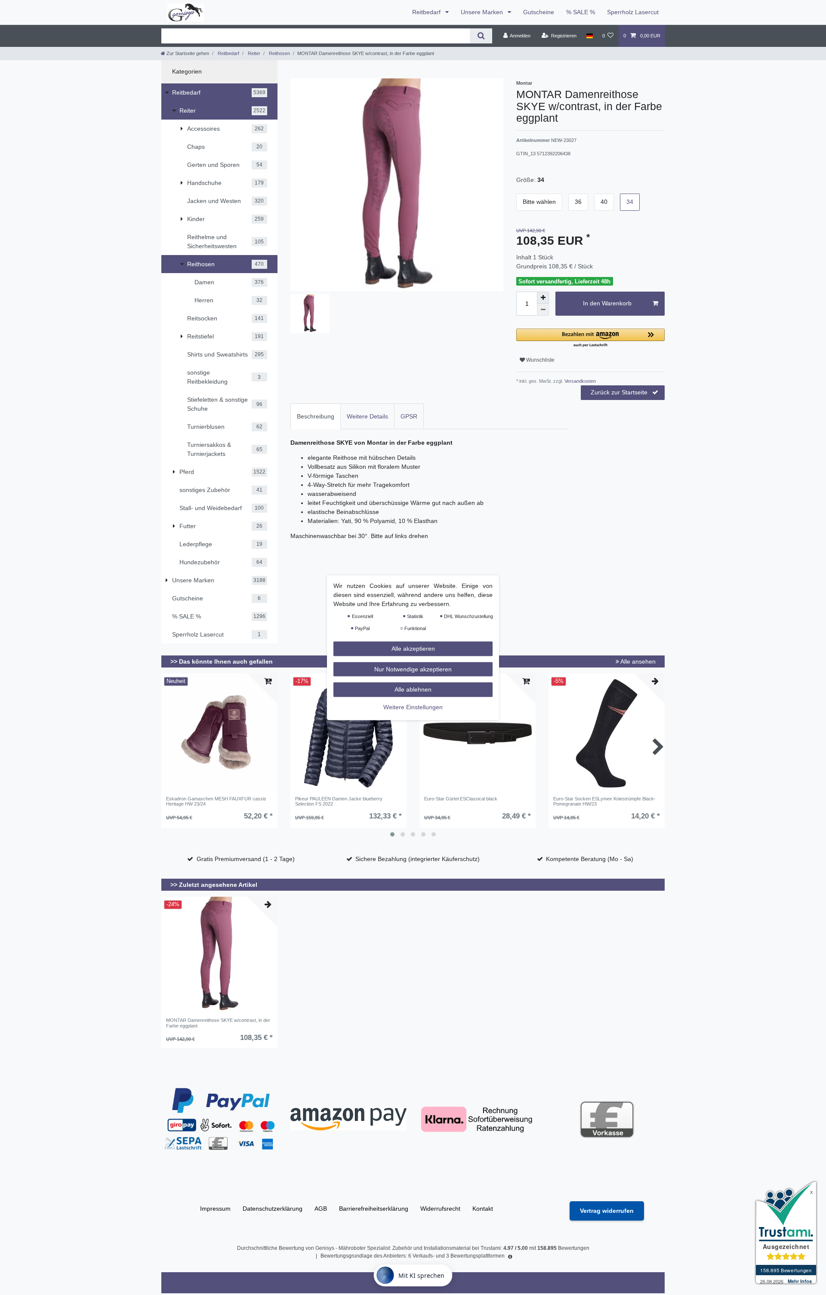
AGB (320, 1208)
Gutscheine (538, 12)
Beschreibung (315, 416)
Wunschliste (540, 360)
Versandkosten (579, 381)
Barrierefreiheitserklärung (373, 1208)
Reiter (253, 53)
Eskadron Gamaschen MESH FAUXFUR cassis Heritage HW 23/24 (216, 801)
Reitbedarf (427, 12)
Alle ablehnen (413, 689)
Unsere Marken (483, 12)
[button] (590, 338)
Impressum (215, 1208)
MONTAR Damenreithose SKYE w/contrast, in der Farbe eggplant (218, 1023)
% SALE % (580, 12)
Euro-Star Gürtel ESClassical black (460, 798)
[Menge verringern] (543, 310)
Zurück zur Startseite (619, 392)
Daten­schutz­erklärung (272, 1208)
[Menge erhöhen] (543, 298)
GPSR (409, 416)
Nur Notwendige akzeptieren (413, 668)
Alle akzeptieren (413, 648)
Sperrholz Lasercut (633, 12)
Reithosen (279, 53)
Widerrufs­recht (440, 1208)
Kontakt (482, 1208)
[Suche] (481, 35)
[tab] (315, 416)
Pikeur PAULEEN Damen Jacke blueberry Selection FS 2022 (338, 801)
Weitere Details (367, 416)
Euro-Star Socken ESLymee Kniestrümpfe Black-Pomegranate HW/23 (604, 801)
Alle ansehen (637, 661)
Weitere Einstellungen (413, 706)
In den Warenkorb (607, 303)
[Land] (589, 35)
